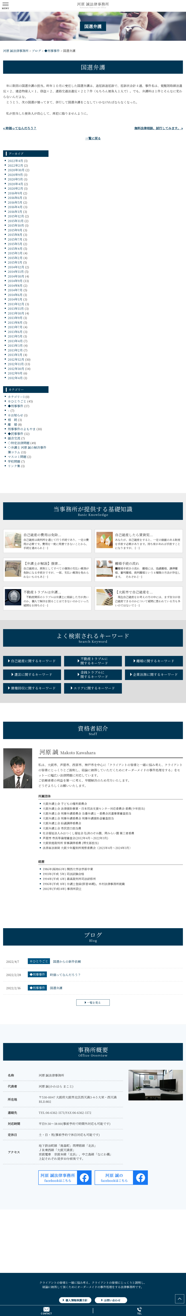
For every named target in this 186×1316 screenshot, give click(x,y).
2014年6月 (15, 294)
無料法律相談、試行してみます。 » (158, 128)
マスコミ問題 (17, 456)
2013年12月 (16, 304)
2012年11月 (16, 364)
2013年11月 (16, 308)
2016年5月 (15, 202)
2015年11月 (16, 220)
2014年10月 (16, 276)
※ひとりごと (17, 401)
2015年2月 (15, 257)
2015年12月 (16, 216)
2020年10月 (16, 170)
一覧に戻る (93, 138)
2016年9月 (15, 193)
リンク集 (14, 466)
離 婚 (12, 424)
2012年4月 (15, 378)
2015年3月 (15, 253)
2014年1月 (15, 299)
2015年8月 (15, 234)
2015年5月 (15, 243)
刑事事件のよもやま (22, 429)
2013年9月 (15, 317)
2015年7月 (15, 239)
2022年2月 (15, 165)
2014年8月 (15, 285)
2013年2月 (15, 350)
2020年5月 (15, 179)
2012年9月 (15, 373)
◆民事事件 (15, 433)
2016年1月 (15, 211)
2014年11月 (16, 271)
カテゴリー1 (16, 396)
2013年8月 (15, 322)
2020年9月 (15, 174)
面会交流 (14, 438)
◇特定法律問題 (18, 443)
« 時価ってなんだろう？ (20, 128)
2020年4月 (15, 184)
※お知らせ (15, 415)
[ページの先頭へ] (179, 1298)
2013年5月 (15, 336)
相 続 (12, 419)
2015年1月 (15, 262)
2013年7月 (15, 327)
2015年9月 (15, 230)
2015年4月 (15, 248)
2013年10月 (16, 313)
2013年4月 (15, 341)
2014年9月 (15, 280)
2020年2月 (15, 188)
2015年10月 (16, 225)
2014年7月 (15, 290)
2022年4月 (15, 160)
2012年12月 (16, 359)
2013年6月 (15, 331)
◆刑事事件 (15, 406)
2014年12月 (16, 267)
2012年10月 (16, 368)
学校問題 (14, 461)
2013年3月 (15, 345)
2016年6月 (15, 197)
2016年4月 (15, 207)
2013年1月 (15, 354)
